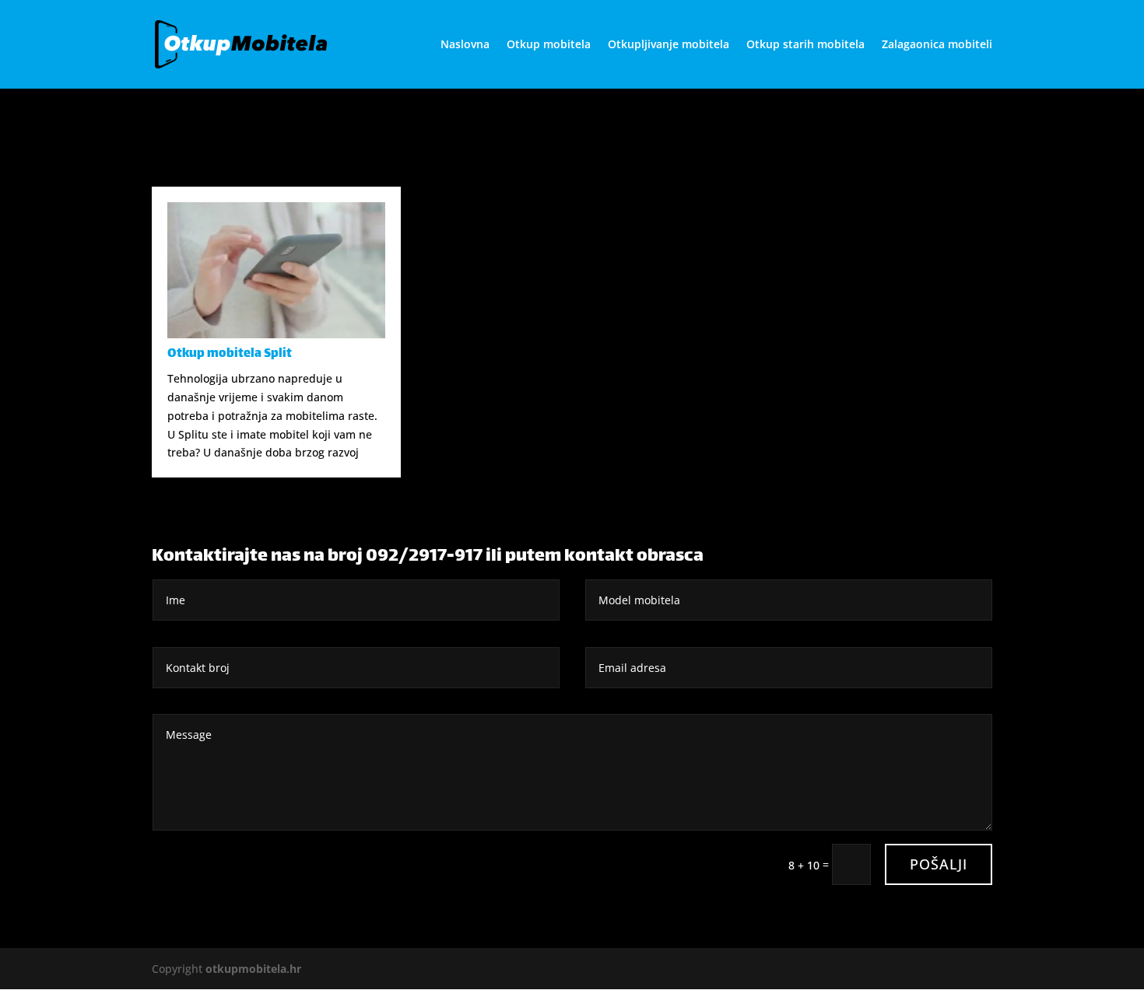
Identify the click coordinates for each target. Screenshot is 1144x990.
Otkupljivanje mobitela (668, 45)
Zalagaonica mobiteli (937, 45)
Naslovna (465, 45)
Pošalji (938, 864)
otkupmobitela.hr (253, 968)
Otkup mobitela (549, 45)
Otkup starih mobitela (805, 45)
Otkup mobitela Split (229, 354)
